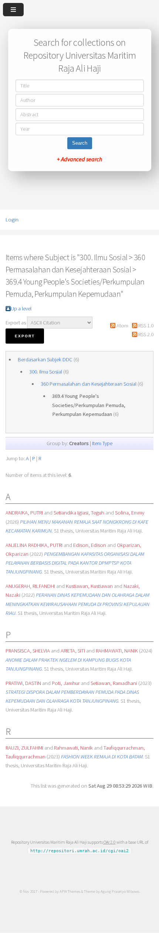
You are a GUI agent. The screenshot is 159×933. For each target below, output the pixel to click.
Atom (122, 325)
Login (12, 219)
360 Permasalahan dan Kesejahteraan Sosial (88, 384)
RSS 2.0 (145, 334)
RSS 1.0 (145, 325)
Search (79, 143)
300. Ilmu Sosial (45, 371)
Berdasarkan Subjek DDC (45, 359)
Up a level (21, 308)
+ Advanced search (79, 159)
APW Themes (70, 891)
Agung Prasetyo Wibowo (120, 891)
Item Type (102, 443)
